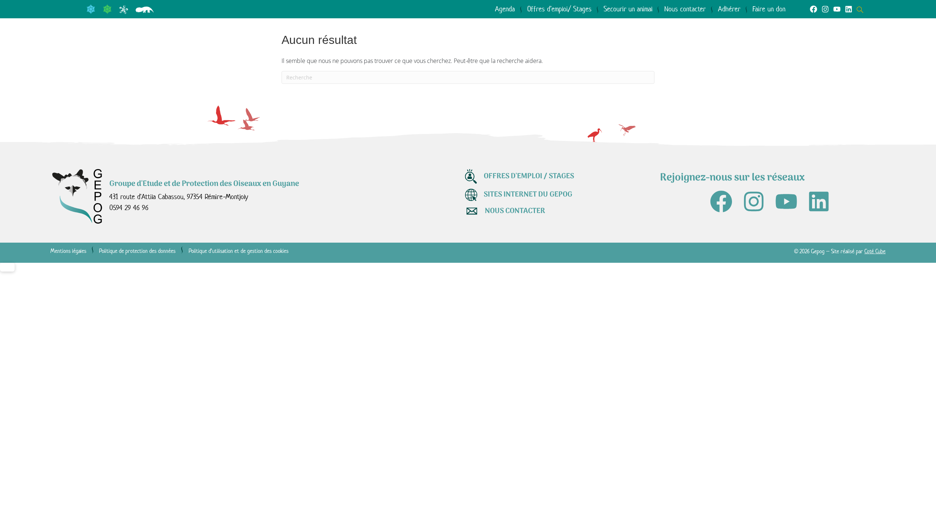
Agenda (505, 9)
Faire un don (768, 9)
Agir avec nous (304, 51)
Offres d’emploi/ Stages (559, 9)
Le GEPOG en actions (206, 51)
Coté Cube (875, 251)
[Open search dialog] (861, 9)
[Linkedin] (848, 9)
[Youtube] (837, 9)
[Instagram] (825, 9)
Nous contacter (685, 9)
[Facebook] (813, 9)
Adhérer (729, 9)
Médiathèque (388, 51)
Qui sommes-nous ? (100, 51)
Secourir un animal (628, 9)
